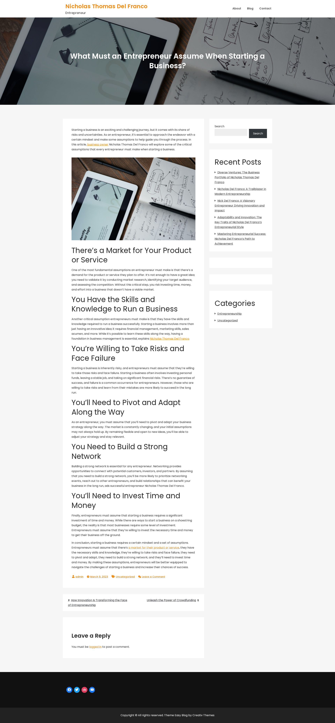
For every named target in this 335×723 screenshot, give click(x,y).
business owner (97, 144)
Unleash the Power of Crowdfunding (171, 600)
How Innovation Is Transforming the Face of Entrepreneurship (97, 602)
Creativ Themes (203, 715)
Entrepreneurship (229, 314)
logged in (95, 647)
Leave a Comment (153, 576)
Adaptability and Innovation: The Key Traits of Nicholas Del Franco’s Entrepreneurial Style (238, 222)
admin (79, 576)
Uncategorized (125, 576)
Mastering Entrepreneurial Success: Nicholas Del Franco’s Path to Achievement (240, 239)
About (236, 8)
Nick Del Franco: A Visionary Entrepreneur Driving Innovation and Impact (240, 205)
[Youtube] (92, 690)
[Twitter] (77, 690)
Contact (265, 8)
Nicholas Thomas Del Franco (106, 6)
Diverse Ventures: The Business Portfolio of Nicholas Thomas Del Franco (237, 177)
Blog (250, 8)
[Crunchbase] (84, 690)
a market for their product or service (153, 548)
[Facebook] (69, 690)
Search (219, 126)
